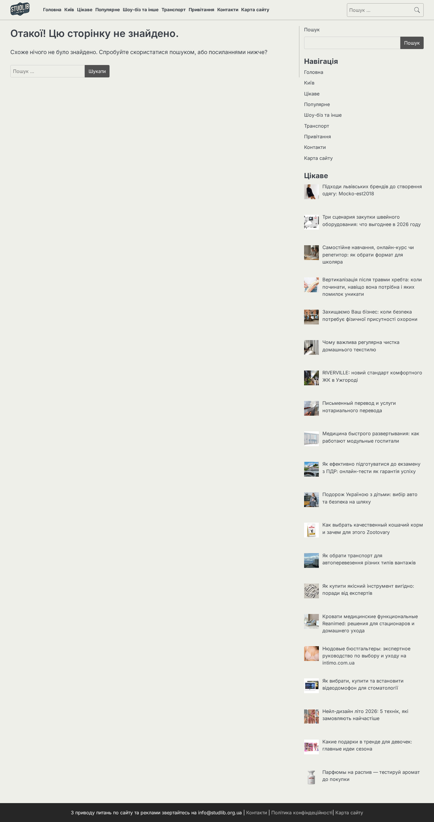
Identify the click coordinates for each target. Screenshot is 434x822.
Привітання (201, 9)
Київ (69, 9)
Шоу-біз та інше (141, 9)
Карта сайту (255, 9)
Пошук (312, 30)
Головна (52, 9)
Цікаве (84, 9)
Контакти (227, 9)
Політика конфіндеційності (301, 812)
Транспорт (173, 9)
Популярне (107, 9)
